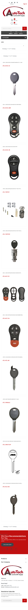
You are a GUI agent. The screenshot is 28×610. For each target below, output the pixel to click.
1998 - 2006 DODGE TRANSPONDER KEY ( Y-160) (12, 62)
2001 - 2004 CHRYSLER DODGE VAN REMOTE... (12, 272)
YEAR (21, 31)
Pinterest (14, 2)
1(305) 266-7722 (8, 585)
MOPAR (4, 109)
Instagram (17, 2)
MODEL (16, 31)
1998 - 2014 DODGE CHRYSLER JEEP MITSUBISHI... (13, 357)
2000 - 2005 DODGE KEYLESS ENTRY (10, 146)
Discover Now (7, 544)
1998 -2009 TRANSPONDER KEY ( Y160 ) (11, 399)
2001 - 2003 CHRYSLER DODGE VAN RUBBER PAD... (13, 315)
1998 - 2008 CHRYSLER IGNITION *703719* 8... (12, 188)
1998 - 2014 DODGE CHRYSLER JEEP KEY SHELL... (12, 483)
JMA (3, 446)
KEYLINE (4, 362)
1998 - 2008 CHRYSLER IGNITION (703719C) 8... (12, 230)
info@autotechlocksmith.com (12, 587)
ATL (3, 67)
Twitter (12, 2)
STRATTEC (5, 194)
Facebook (9, 2)
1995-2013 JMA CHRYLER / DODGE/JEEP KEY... (12, 441)
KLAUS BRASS (5, 488)
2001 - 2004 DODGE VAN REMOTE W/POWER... (12, 104)
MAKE (10, 31)
